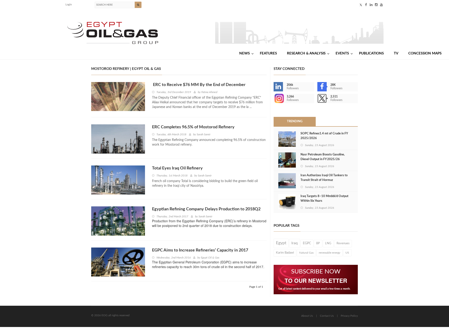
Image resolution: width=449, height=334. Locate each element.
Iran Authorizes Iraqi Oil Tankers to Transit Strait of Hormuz (324, 178)
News (244, 53)
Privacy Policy (349, 315)
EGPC (307, 243)
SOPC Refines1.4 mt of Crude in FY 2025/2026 (324, 136)
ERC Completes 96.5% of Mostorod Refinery (193, 127)
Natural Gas (306, 252)
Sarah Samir (203, 134)
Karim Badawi (285, 252)
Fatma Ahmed (209, 92)
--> (274, 98)
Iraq (294, 243)
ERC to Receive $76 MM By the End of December (199, 85)
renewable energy (329, 252)
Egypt (281, 243)
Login (68, 4)
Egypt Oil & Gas (210, 257)
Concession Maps (425, 53)
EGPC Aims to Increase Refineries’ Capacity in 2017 (200, 250)
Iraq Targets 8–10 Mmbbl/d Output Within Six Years (324, 198)
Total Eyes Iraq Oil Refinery (177, 168)
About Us (307, 315)
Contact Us (327, 315)
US (347, 252)
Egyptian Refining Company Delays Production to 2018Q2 (206, 209)
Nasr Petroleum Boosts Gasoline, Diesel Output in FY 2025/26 (323, 157)
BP (318, 243)
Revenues (343, 243)
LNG (328, 243)
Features (268, 53)
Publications (371, 53)
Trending (294, 121)
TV (396, 53)
